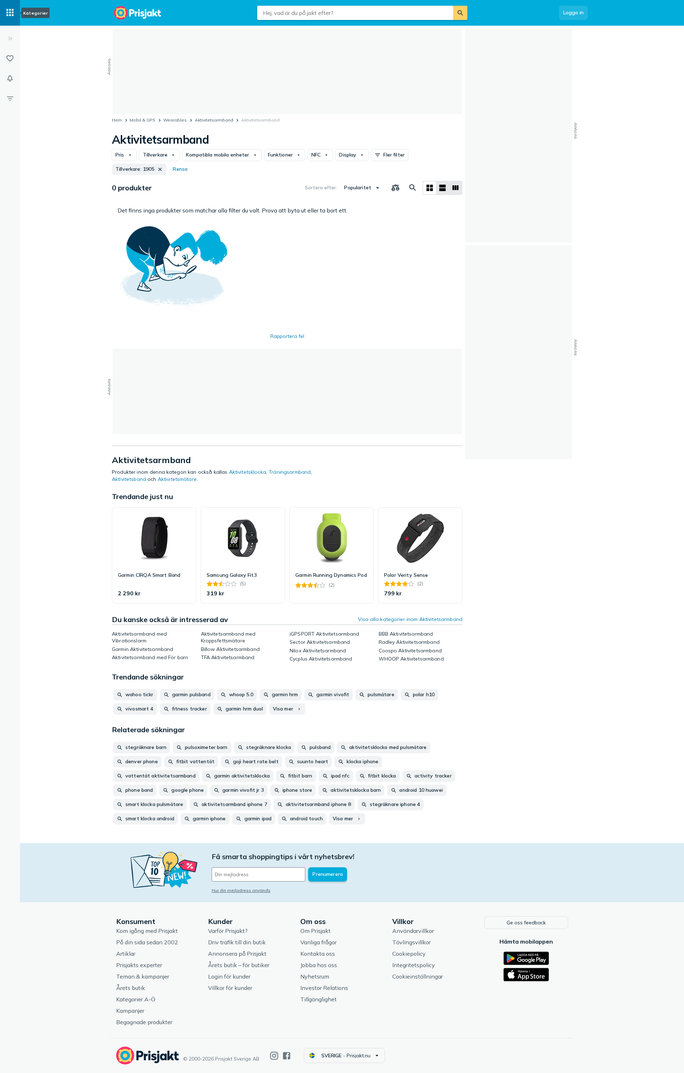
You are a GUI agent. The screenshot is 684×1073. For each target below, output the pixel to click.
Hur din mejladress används (241, 890)
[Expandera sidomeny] (10, 38)
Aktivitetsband (129, 479)
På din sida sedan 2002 (147, 942)
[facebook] (286, 1056)
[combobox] (355, 13)
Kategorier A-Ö (135, 999)
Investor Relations (324, 987)
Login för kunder (229, 976)
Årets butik (130, 987)
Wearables (175, 120)
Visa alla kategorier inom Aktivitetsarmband (410, 619)
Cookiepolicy (409, 953)
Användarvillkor (413, 930)
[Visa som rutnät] (429, 187)
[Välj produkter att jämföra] (395, 188)
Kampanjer (130, 1010)
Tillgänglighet (318, 999)
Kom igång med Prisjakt (147, 930)
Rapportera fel (287, 336)
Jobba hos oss (318, 965)
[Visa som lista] (442, 187)
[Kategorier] (10, 13)
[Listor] (10, 58)
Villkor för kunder (230, 987)
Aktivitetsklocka (247, 472)
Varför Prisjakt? (228, 930)
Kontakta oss (317, 953)
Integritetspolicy (413, 965)
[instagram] (274, 1056)
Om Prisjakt (315, 930)
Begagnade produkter (144, 1022)
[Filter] (10, 98)
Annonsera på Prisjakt (237, 953)
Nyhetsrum (314, 976)
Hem (117, 120)
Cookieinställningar (417, 976)
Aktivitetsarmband (214, 120)
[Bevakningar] (10, 78)
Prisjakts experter (139, 965)
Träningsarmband (290, 472)
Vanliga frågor (318, 942)
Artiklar (125, 953)
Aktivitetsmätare (177, 479)
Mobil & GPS (142, 120)
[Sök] (460, 13)
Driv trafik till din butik (237, 942)
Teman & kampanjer (142, 976)
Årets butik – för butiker (238, 965)
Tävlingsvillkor (411, 942)
